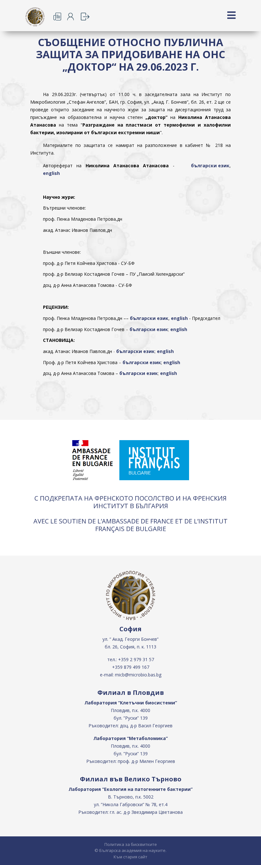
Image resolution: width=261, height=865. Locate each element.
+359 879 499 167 (130, 667)
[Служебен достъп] (73, 16)
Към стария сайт (130, 857)
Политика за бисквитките (130, 844)
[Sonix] (87, 16)
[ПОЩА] (59, 16)
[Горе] (250, 859)
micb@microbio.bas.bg (138, 675)
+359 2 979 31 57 (136, 659)
